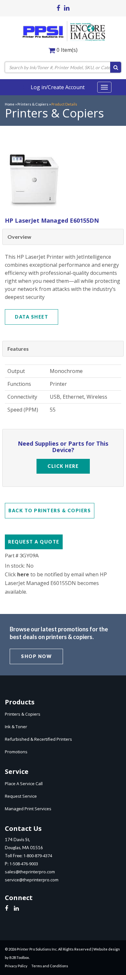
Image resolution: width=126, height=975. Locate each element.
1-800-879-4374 (37, 856)
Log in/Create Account (57, 87)
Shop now (36, 656)
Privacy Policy (16, 966)
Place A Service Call (24, 783)
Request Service (21, 796)
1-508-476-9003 (23, 864)
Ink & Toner (16, 726)
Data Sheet (31, 317)
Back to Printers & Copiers (49, 510)
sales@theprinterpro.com (30, 872)
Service (16, 771)
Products (20, 702)
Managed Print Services (28, 809)
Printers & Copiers (22, 714)
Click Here (63, 466)
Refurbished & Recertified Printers (38, 739)
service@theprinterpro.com (31, 880)
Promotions (16, 752)
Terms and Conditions (49, 966)
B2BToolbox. (19, 957)
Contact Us (23, 828)
